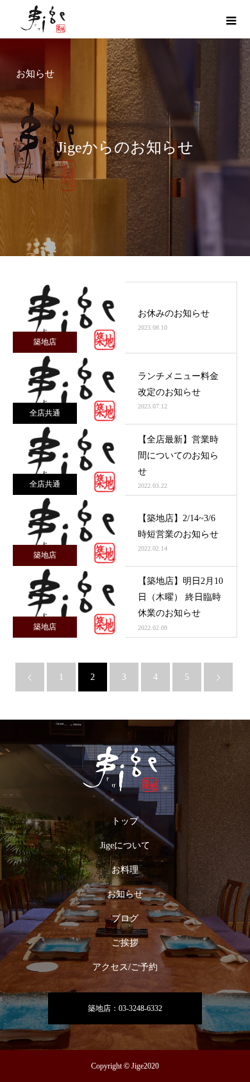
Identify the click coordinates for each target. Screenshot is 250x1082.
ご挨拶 (125, 943)
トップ (125, 821)
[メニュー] (231, 19)
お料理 (125, 870)
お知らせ (125, 894)
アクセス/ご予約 (125, 967)
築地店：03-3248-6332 (125, 1008)
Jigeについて (125, 845)
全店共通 (44, 412)
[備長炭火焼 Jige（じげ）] (125, 769)
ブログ (125, 918)
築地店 (44, 341)
